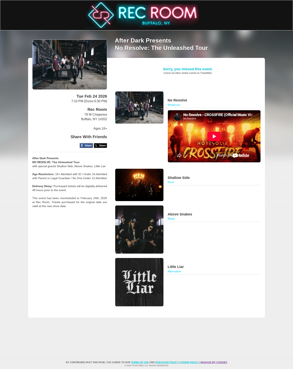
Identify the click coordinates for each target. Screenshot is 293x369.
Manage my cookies (214, 362)
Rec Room (97, 109)
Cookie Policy (190, 362)
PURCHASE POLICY (167, 362)
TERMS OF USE (140, 362)
